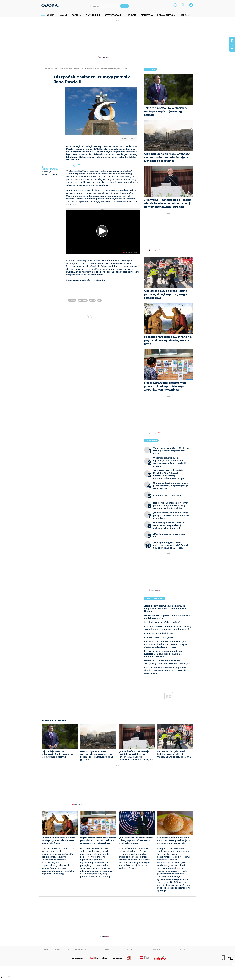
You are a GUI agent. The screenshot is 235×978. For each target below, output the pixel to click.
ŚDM (99, 300)
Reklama (130, 950)
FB (68, 166)
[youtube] (232, 48)
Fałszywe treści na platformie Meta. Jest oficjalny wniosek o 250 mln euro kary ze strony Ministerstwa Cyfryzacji (165, 644)
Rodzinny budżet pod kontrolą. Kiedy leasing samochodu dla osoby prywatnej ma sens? (167, 627)
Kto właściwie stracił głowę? (159, 637)
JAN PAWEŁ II (82, 300)
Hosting (183, 950)
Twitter (74, 166)
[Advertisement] (117, 39)
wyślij (85, 166)
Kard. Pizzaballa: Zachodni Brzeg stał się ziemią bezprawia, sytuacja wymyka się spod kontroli (165, 670)
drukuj (79, 166)
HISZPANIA (72, 300)
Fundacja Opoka (52, 950)
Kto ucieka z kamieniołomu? (159, 633)
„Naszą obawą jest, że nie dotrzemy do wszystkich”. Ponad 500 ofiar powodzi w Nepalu (165, 608)
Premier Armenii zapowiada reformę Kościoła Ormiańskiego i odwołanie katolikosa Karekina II (163, 654)
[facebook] (232, 40)
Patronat (156, 950)
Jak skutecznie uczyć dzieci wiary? (162, 622)
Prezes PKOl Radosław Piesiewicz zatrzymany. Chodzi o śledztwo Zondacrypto (167, 662)
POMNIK (92, 300)
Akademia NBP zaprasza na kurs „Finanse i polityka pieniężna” (167, 616)
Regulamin (104, 950)
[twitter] (232, 44)
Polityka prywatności (78, 950)
